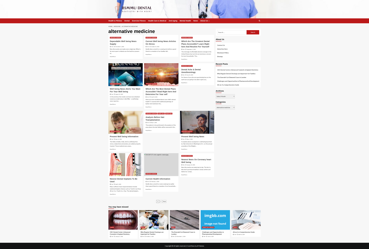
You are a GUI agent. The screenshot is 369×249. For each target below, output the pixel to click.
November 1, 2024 (181, 236)
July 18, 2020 (190, 75)
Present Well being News (192, 136)
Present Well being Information (124, 136)
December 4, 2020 (119, 46)
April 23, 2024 (241, 234)
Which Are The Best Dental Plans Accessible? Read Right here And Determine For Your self (161, 91)
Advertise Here (222, 49)
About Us (204, 21)
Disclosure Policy (223, 53)
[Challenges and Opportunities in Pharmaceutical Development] (215, 220)
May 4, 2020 (154, 122)
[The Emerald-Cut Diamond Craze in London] (184, 220)
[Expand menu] (209, 21)
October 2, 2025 (150, 236)
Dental (127, 21)
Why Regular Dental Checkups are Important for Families (236, 73)
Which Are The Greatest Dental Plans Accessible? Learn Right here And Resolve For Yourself (195, 44)
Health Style (169, 113)
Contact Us (221, 45)
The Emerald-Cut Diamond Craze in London (231, 77)
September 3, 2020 (191, 49)
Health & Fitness (115, 21)
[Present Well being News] (197, 122)
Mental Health (185, 21)
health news (161, 113)
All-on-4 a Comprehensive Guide (228, 85)
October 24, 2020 (155, 46)
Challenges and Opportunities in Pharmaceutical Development (238, 81)
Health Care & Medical (157, 21)
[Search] (259, 21)
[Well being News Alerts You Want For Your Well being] (125, 74)
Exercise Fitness (139, 21)
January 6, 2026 (119, 236)
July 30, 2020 (154, 97)
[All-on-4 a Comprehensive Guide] (246, 220)
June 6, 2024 (211, 236)
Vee (112, 46)
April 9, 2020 (118, 184)
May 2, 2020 (190, 139)
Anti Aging (173, 21)
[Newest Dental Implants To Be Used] (125, 164)
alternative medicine (115, 37)
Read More (113, 56)
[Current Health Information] (161, 164)
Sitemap (220, 56)
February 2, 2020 (155, 181)
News (195, 21)
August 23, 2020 (119, 94)
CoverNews (191, 246)
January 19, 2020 (191, 164)
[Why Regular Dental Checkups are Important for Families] (153, 220)
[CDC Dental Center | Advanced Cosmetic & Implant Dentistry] (123, 220)
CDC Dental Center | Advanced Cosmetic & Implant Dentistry (237, 70)
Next (164, 201)
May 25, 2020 (118, 139)
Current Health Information (158, 179)
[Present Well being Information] (125, 122)
